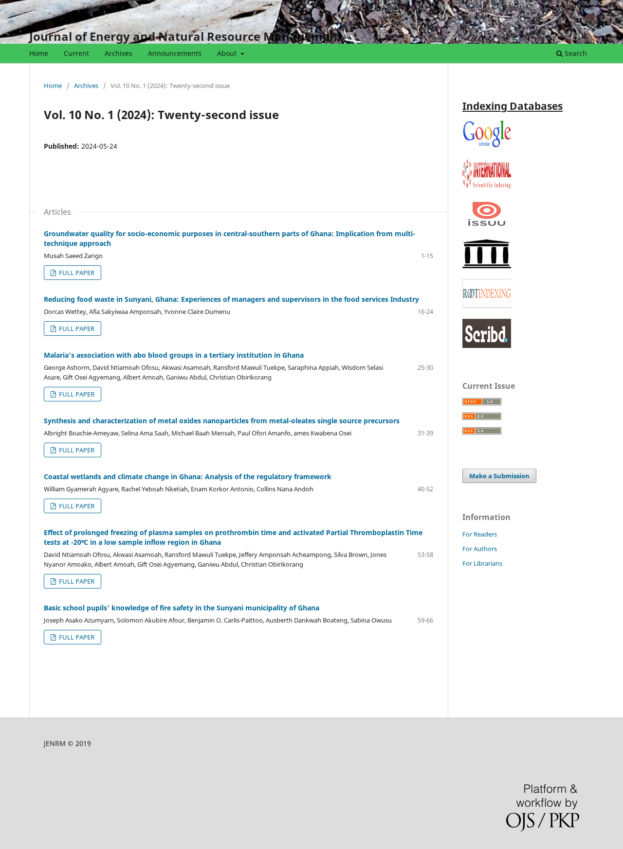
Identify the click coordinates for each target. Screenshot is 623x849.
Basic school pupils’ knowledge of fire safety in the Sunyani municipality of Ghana (181, 607)
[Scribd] (486, 345)
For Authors (479, 548)
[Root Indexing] (486, 305)
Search (575, 53)
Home (38, 53)
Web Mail (580, 7)
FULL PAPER (75, 272)
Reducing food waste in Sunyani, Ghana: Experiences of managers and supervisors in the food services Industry (231, 299)
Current (76, 53)
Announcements (175, 53)
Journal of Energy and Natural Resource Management (185, 36)
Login (547, 7)
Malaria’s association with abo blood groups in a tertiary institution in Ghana (174, 355)
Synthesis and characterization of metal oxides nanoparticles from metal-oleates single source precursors (222, 420)
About (227, 53)
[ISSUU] (486, 225)
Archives (118, 53)
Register (516, 7)
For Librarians (482, 563)
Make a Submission (499, 475)
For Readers (479, 534)
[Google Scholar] (486, 146)
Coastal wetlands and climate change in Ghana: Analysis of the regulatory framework (187, 476)
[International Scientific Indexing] (486, 186)
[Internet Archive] (486, 265)
